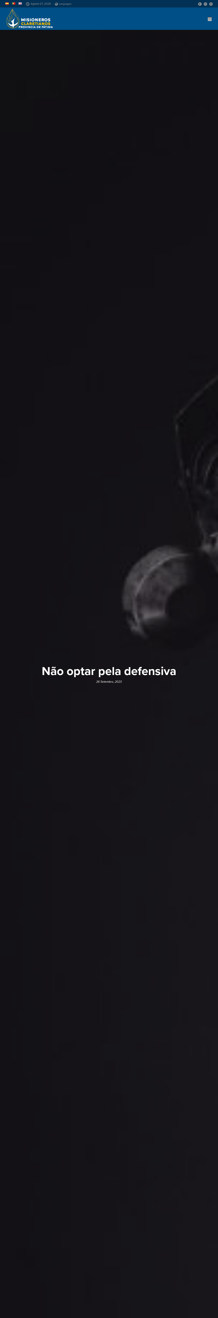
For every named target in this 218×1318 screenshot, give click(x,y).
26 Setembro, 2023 (109, 682)
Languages (65, 3)
